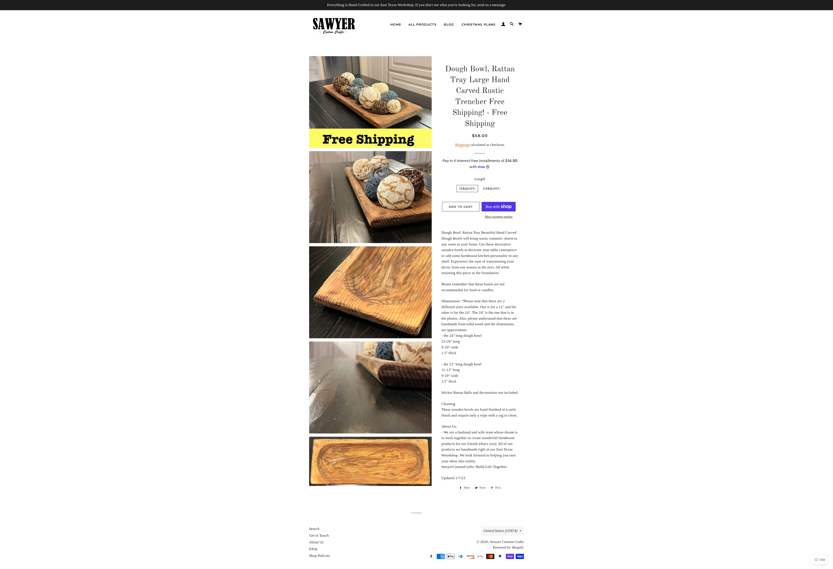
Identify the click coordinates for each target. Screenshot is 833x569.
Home (395, 24)
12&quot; (467, 188)
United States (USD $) (501, 531)
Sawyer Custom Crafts (507, 542)
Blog (449, 24)
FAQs (313, 549)
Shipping (462, 145)
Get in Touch (319, 535)
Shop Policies (319, 556)
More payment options (498, 216)
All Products (422, 24)
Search (314, 529)
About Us (316, 542)
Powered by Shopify (508, 547)
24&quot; (491, 188)
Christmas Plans (479, 24)
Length (479, 179)
